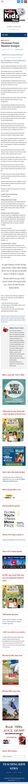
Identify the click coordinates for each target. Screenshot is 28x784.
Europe (6, 316)
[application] (14, 562)
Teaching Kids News (14, 766)
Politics (6, 40)
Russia (15, 320)
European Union (12, 316)
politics (11, 320)
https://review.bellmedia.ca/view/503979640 (14, 540)
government (21, 316)
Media (19, 772)
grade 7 (7, 318)
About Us (8, 772)
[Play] (4, 567)
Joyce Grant (19, 49)
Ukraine (20, 320)
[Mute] (21, 567)
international (18, 318)
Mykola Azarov (5, 320)
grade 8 (12, 318)
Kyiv (23, 318)
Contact (14, 772)
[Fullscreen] (23, 567)
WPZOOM (17, 780)
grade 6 (3, 318)
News (2, 40)
